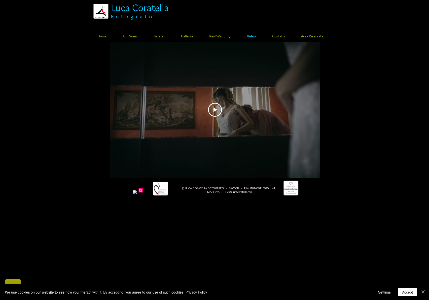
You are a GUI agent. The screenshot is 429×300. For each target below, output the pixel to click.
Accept (407, 292)
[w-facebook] (135, 192)
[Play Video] (215, 110)
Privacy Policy (196, 292)
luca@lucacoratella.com (238, 192)
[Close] (423, 292)
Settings (384, 292)
